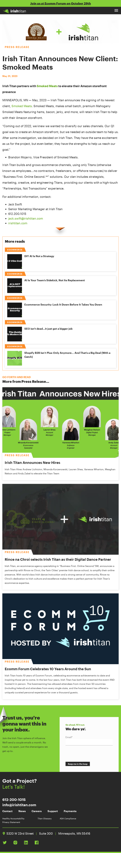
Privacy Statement (11, 822)
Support (53, 811)
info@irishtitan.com (19, 805)
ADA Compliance (68, 818)
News (22, 811)
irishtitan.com (17, 223)
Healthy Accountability (13, 818)
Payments (70, 811)
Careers (37, 811)
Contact (7, 811)
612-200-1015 (14, 799)
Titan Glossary (44, 818)
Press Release (17, 47)
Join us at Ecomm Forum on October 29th (60, 3)
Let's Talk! (13, 787)
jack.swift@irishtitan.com (25, 218)
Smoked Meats (47, 86)
